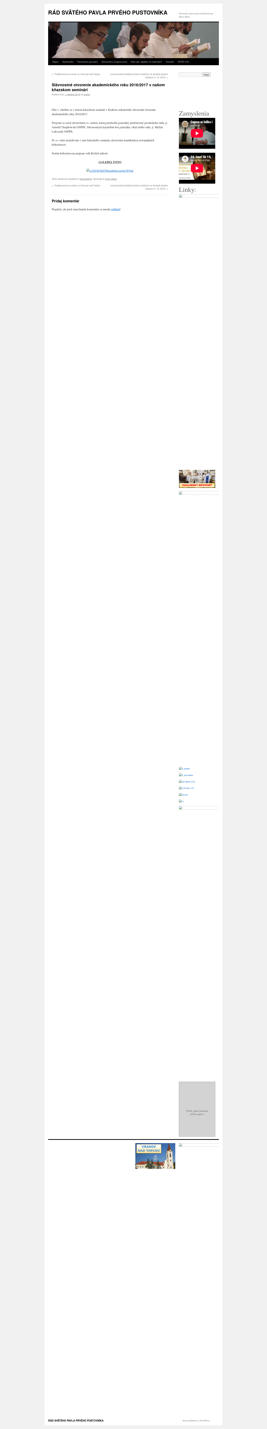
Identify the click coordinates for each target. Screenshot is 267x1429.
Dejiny (55, 61)
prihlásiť (115, 209)
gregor (87, 94)
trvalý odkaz (111, 178)
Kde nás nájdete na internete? (146, 61)
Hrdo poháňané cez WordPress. (196, 1420)
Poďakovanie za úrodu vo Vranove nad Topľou (76, 74)
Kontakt (170, 61)
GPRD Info (183, 61)
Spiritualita (67, 61)
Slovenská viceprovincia (114, 61)
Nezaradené (86, 178)
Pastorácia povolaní (87, 61)
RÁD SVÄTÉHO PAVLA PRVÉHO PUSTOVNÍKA (107, 12)
